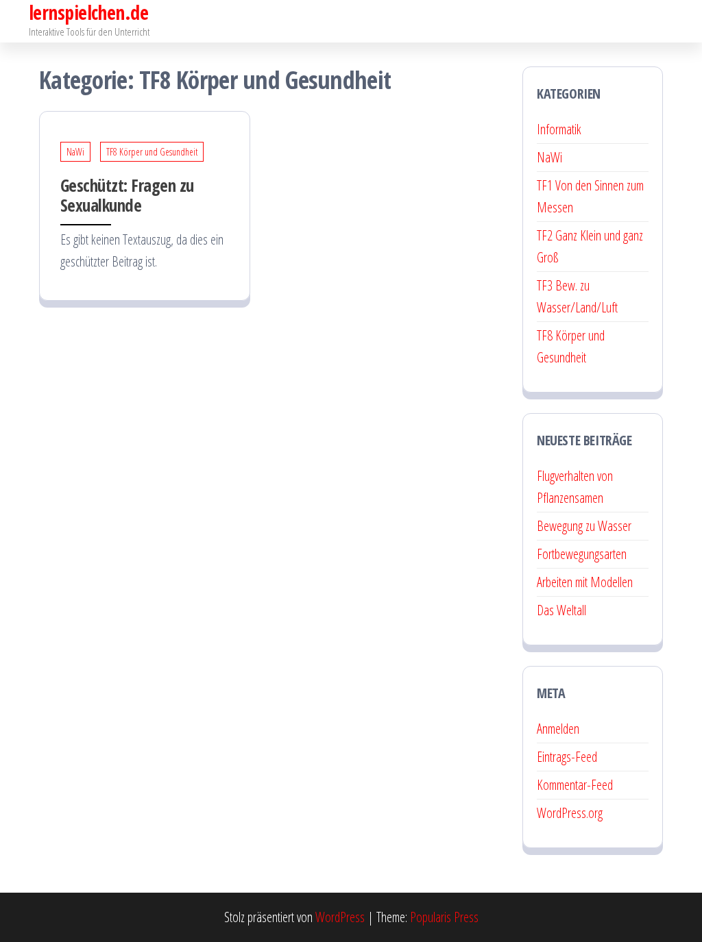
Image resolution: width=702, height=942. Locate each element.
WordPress (340, 917)
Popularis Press (444, 917)
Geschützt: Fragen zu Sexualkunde (127, 194)
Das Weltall (561, 610)
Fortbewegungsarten (582, 554)
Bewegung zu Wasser (584, 526)
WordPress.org (570, 813)
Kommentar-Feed (575, 785)
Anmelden (558, 728)
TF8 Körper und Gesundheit (151, 151)
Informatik (559, 129)
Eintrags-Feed (567, 756)
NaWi (75, 151)
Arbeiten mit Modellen (585, 582)
